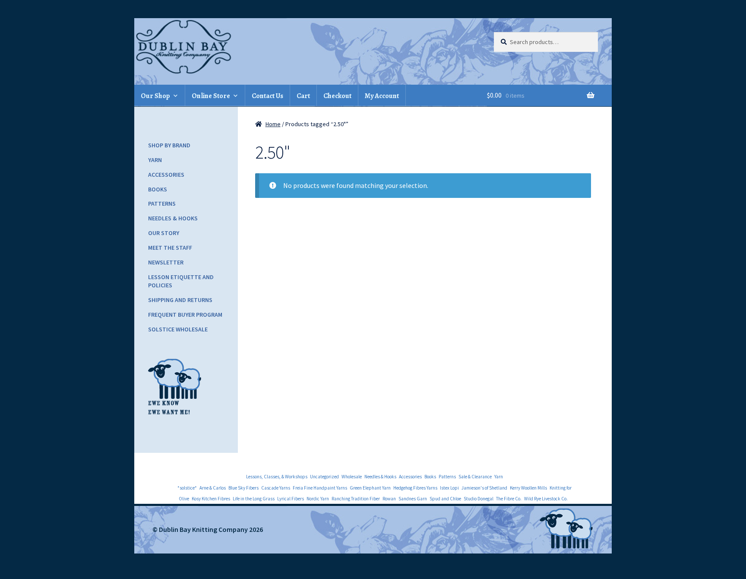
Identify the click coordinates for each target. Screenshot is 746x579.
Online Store (211, 96)
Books (157, 189)
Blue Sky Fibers (243, 488)
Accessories (166, 174)
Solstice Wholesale (178, 329)
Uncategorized (324, 477)
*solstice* (187, 488)
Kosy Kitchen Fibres (211, 499)
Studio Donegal (478, 499)
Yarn (155, 160)
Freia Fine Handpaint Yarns (320, 488)
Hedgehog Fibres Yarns (415, 488)
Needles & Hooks (173, 218)
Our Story (163, 233)
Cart (303, 96)
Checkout (337, 96)
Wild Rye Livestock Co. (546, 499)
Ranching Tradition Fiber (356, 499)
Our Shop (155, 96)
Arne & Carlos (212, 488)
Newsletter (165, 262)
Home (273, 124)
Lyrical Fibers (290, 499)
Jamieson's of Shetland (484, 488)
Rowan (389, 499)
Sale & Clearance (475, 477)
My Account (382, 96)
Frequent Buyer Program (185, 314)
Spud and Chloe (445, 499)
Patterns (162, 203)
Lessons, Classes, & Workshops (276, 477)
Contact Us (267, 96)
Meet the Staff (170, 247)
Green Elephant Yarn (370, 488)
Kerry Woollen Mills (528, 488)
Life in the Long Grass (254, 499)
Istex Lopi (449, 488)
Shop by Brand (169, 145)
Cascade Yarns (275, 488)
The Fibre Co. (509, 499)
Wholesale (351, 477)
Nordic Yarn (318, 499)
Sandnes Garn (412, 499)
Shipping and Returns (180, 300)
